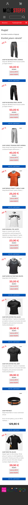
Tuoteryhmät (17, 23)
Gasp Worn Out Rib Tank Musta (12, 276)
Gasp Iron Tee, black (9, 452)
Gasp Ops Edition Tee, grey (11, 364)
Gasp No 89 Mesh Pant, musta (12, 102)
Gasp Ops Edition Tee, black (11, 317)
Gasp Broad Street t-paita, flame (13, 188)
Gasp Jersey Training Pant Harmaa (14, 145)
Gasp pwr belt (7, 410)
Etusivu (5, 23)
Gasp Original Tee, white (10, 229)
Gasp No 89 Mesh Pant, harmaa (12, 59)
